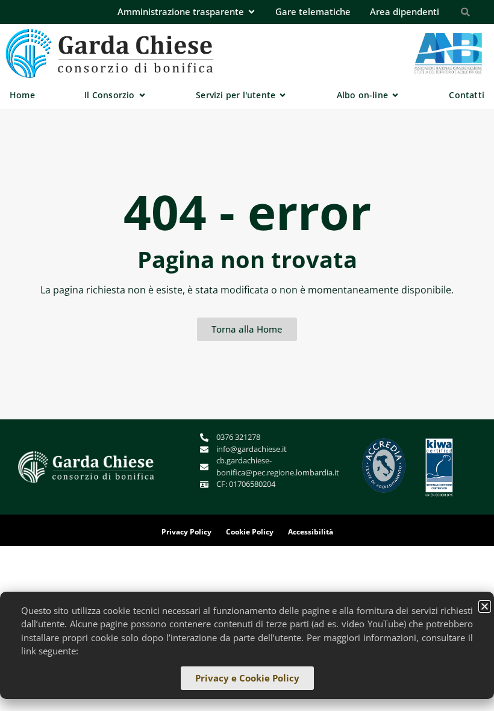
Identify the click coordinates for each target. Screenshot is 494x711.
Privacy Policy (186, 532)
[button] (484, 606)
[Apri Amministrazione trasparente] (251, 12)
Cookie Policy (250, 532)
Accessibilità (310, 532)
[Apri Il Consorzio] (142, 95)
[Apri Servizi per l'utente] (282, 95)
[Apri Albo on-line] (395, 95)
